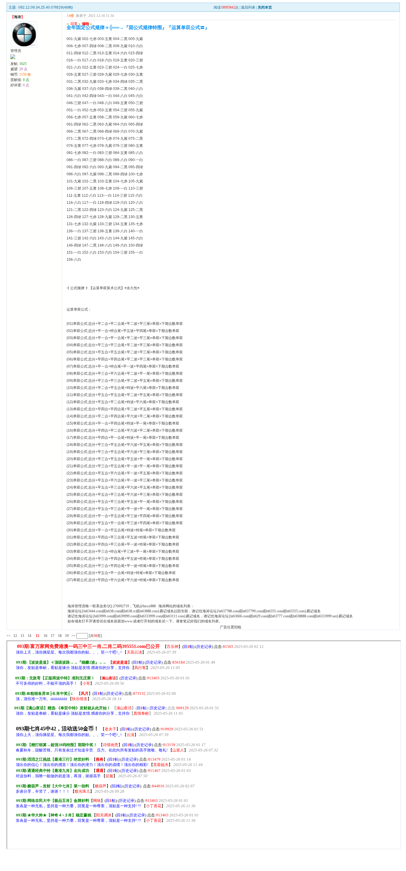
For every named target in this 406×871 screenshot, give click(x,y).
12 (15, 636)
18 (60, 636)
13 (22, 636)
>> (72, 636)
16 (45, 636)
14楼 (70, 16)
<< (9, 636)
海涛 (17, 17)
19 (67, 636)
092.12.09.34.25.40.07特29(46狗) (45, 7)
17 (52, 636)
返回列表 (248, 7)
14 (29, 636)
